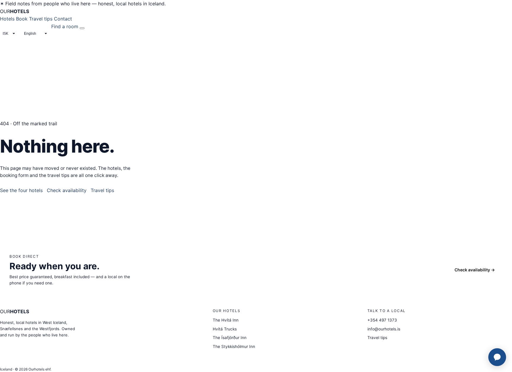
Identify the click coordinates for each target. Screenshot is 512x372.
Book (22, 19)
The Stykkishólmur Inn (234, 346)
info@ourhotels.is (383, 329)
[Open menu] (82, 28)
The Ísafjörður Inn (230, 337)
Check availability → (475, 269)
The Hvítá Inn (226, 320)
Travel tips (40, 19)
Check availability (67, 190)
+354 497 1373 (382, 320)
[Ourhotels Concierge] (497, 357)
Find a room (64, 26)
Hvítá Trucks (225, 329)
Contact (63, 19)
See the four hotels (21, 190)
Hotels (7, 19)
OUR (14, 11)
